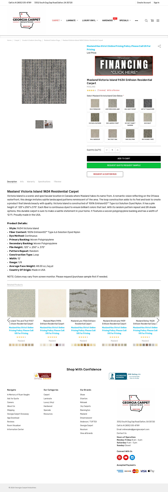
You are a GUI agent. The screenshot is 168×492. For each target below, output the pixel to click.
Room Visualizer (14, 425)
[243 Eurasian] (91, 344)
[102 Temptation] (57, 344)
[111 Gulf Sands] (16, 344)
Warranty (31, 182)
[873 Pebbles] (32, 344)
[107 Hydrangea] (63, 344)
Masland (83, 414)
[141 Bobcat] (75, 344)
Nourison (84, 429)
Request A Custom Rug (105, 174)
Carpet (56, 20)
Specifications (44, 182)
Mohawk (83, 402)
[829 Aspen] (122, 344)
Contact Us (122, 433)
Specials (124, 20)
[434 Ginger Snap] (13, 344)
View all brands (86, 433)
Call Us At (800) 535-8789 (20, 3)
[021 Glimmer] (47, 344)
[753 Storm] (29, 344)
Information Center (15, 429)
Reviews (10, 422)
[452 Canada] (78, 344)
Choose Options (21, 312)
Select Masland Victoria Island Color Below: (105, 96)
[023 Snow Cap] (106, 344)
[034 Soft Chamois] (50, 344)
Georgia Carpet (86, 425)
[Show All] (136, 20)
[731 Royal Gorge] (125, 344)
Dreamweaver (86, 418)
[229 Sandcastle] (153, 344)
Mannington (85, 410)
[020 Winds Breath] (44, 344)
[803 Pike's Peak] (103, 344)
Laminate (71, 20)
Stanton (83, 399)
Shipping (10, 410)
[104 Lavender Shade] (60, 344)
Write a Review (113, 90)
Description (12, 182)
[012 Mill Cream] (41, 344)
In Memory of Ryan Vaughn (18, 395)
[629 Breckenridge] (115, 344)
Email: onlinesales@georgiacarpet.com (133, 429)
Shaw (82, 395)
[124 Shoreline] (134, 344)
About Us (11, 406)
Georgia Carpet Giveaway (18, 414)
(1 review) (102, 90)
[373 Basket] (143, 344)
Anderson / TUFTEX (88, 422)
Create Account (144, 3)
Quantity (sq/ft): (94, 150)
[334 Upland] (150, 344)
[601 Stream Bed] (112, 344)
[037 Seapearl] (53, 344)
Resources (48, 414)
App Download (13, 418)
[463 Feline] (81, 344)
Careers (10, 402)
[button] (123, 66)
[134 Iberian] (94, 344)
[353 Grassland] (87, 344)
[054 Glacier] (109, 344)
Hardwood (107, 20)
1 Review (57, 182)
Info (22, 182)
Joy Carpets (85, 406)
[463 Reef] (140, 344)
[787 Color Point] (26, 344)
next (158, 320)
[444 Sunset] (137, 344)
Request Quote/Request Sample (124, 165)
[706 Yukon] (119, 344)
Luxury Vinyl (89, 20)
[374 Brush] (84, 344)
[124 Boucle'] (19, 344)
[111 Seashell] (156, 344)
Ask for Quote (13, 399)
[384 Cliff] (146, 344)
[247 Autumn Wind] (10, 344)
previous (8, 320)
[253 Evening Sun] (22, 344)
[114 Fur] (72, 344)
